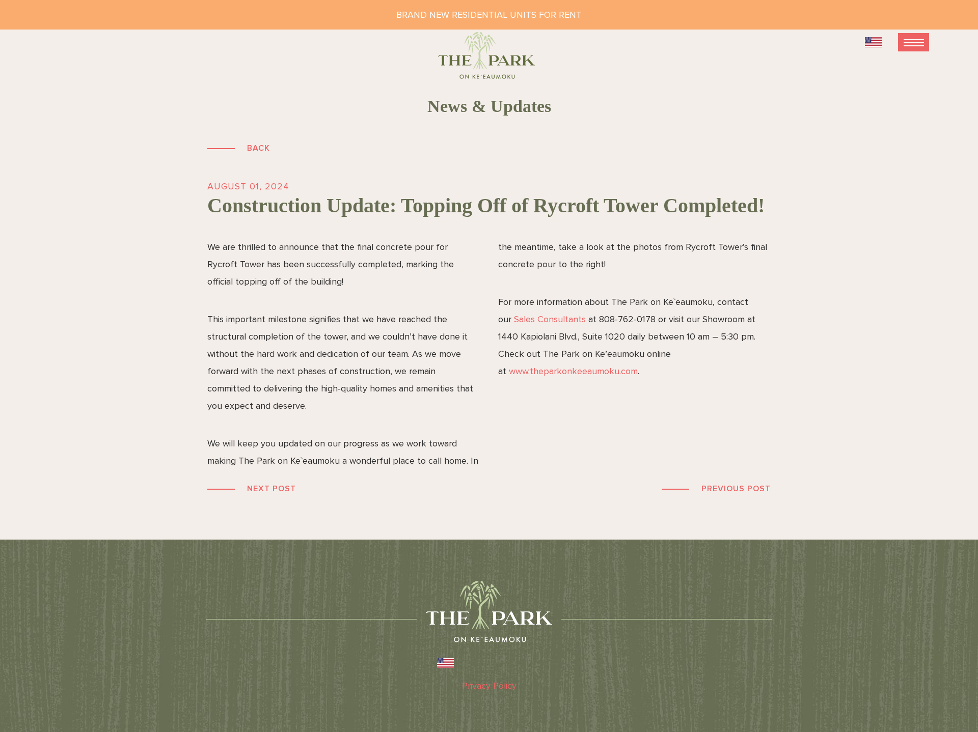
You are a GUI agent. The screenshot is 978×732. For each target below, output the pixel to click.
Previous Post (736, 489)
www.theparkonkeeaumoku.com (573, 371)
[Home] (489, 60)
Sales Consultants (550, 319)
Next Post (271, 489)
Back (258, 148)
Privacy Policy (489, 685)
